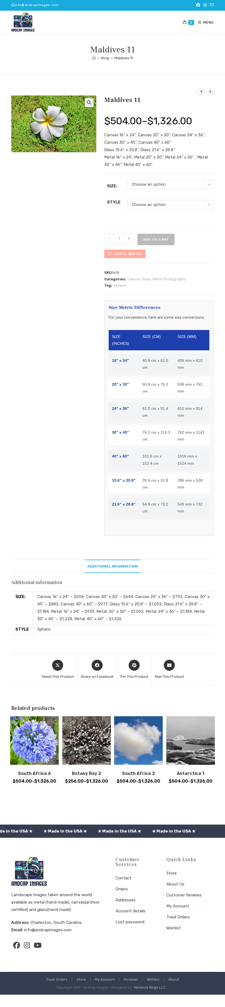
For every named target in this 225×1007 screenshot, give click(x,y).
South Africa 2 (138, 773)
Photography (174, 279)
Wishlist (173, 928)
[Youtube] (37, 945)
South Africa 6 (34, 773)
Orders (122, 889)
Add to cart (156, 239)
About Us (175, 884)
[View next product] (210, 91)
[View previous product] (201, 91)
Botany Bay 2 (86, 773)
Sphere (120, 285)
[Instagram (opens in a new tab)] (205, 5)
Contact (123, 878)
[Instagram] (26, 945)
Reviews (131, 979)
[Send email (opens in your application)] (211, 5)
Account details (130, 911)
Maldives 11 (123, 58)
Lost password (130, 921)
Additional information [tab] (112, 566)
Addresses (126, 900)
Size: (112, 186)
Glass (146, 279)
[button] (89, 102)
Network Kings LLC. (150, 987)
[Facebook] (16, 945)
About (173, 979)
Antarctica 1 (190, 773)
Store (171, 873)
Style (113, 202)
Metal (157, 279)
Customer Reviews (184, 895)
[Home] (94, 58)
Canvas (134, 279)
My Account (177, 906)
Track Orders (178, 917)
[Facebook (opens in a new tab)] (198, 5)
